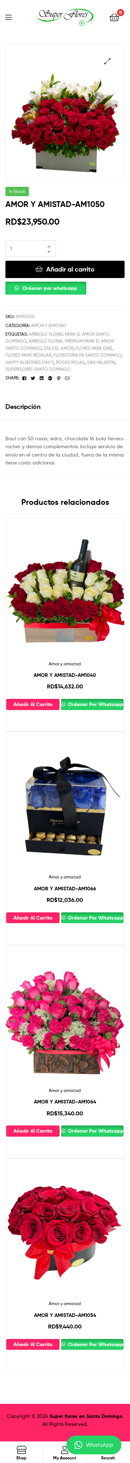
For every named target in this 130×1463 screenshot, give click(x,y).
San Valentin (101, 362)
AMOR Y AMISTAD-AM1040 (65, 675)
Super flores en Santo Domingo (85, 1416)
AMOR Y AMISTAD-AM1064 (65, 1101)
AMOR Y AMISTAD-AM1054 (65, 1315)
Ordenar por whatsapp (49, 288)
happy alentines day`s (29, 362)
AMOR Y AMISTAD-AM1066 (65, 888)
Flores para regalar (28, 355)
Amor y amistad (48, 325)
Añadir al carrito (70, 269)
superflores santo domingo (37, 369)
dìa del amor (58, 348)
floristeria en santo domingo (87, 355)
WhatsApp (99, 1445)
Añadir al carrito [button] (32, 704)
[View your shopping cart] (114, 17)
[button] (107, 61)
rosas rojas (70, 362)
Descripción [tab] (22, 406)
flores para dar (93, 348)
